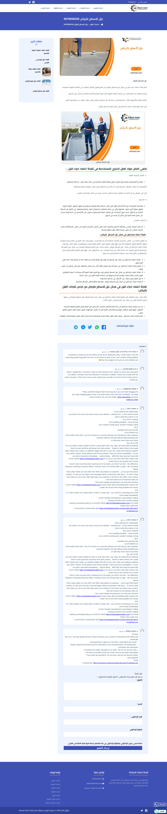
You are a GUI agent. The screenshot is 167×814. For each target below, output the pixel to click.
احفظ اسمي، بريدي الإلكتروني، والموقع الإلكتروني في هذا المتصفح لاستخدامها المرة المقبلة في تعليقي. (105, 743)
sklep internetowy (124, 397)
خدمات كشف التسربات (53, 799)
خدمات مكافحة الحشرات (52, 803)
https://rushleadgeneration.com (91, 459)
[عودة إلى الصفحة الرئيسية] (102, 24)
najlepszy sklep (132, 400)
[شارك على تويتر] (89, 327)
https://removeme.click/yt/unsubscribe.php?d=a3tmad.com (115, 663)
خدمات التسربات (85, 8)
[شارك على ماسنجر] (83, 327)
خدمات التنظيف (58, 8)
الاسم (139, 704)
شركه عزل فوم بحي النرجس (42, 61)
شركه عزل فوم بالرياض (32, 81)
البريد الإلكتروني (136, 717)
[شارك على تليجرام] (75, 327)
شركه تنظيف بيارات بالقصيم (34, 70)
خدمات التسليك (71, 8)
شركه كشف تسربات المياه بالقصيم (40, 51)
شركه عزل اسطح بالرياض (41, 91)
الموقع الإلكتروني (136, 730)
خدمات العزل (46, 8)
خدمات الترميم (98, 8)
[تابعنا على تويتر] (30, 2)
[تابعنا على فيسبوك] (33, 2)
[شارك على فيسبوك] (103, 327)
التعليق (139, 680)
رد (102, 352)
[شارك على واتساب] (97, 327)
